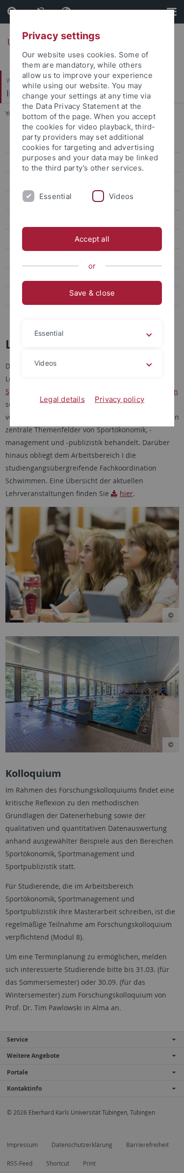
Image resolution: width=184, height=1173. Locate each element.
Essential (55, 196)
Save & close (92, 293)
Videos (121, 196)
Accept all (92, 239)
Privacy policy (119, 399)
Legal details (62, 399)
